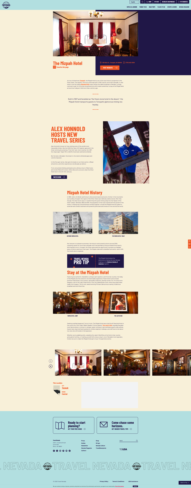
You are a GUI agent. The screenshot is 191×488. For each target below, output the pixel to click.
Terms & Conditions (118, 481)
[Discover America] (128, 449)
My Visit (156, 2)
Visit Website (108, 68)
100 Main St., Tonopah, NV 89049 (112, 62)
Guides (83, 443)
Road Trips (152, 7)
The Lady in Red (107, 325)
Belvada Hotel (85, 84)
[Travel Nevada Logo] (6, 5)
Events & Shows (172, 7)
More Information (119, 486)
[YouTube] (66, 451)
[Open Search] (142, 2)
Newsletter (84, 445)
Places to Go (161, 7)
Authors (83, 450)
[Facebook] (54, 451)
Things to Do (143, 7)
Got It (135, 486)
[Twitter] (57, 451)
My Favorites (184, 2)
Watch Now (57, 177)
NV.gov (98, 443)
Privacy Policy (104, 481)
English (133, 2)
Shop (150, 2)
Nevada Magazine (184, 7)
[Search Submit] (137, 441)
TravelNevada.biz (101, 448)
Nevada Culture (100, 445)
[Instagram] (60, 451)
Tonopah (82, 80)
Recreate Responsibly (168, 2)
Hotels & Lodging (132, 7)
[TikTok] (70, 451)
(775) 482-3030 (130, 62)
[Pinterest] (63, 451)
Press (83, 441)
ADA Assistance (133, 481)
